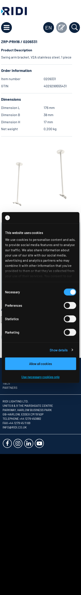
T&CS (6, 383)
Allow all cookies (40, 364)
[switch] (70, 305)
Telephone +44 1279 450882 (22, 418)
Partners (10, 387)
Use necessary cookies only (40, 377)
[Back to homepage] (14, 10)
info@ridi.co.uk (15, 427)
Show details (59, 350)
